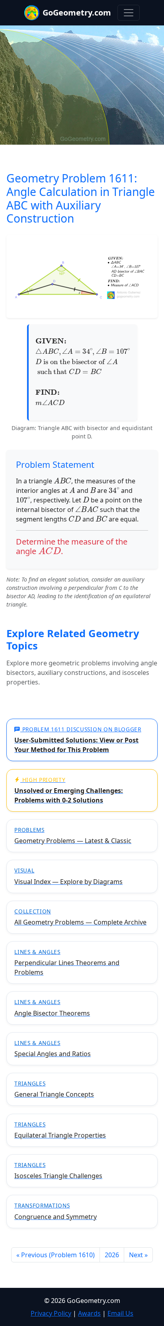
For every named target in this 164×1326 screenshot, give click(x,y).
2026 (112, 1254)
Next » (138, 1254)
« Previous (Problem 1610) (55, 1254)
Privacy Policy (51, 1313)
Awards (89, 1313)
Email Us (120, 1313)
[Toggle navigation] (128, 13)
